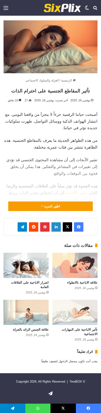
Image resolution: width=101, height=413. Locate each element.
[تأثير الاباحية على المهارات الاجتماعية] (74, 312)
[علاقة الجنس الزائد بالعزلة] (26, 312)
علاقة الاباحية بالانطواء (82, 282)
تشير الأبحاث (76, 193)
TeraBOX (76, 381)
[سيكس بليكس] (62, 7)
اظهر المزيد (51, 206)
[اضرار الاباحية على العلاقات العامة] (26, 265)
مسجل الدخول (67, 361)
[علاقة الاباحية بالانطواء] (74, 265)
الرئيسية (67, 80)
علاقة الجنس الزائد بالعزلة (31, 329)
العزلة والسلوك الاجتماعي (42, 80)
